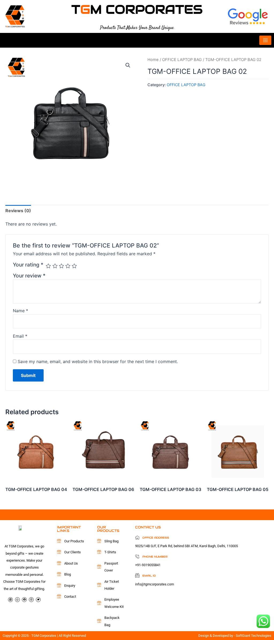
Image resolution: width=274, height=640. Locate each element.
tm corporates (137, 9)
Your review (29, 275)
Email (20, 336)
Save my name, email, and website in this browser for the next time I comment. (98, 361)
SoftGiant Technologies (253, 636)
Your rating (28, 264)
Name (20, 310)
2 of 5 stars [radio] (55, 265)
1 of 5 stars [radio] (48, 265)
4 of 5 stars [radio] (67, 265)
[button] (128, 65)
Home (153, 59)
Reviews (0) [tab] (18, 210)
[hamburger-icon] (265, 40)
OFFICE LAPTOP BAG (182, 59)
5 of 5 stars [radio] (74, 265)
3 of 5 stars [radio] (61, 265)
